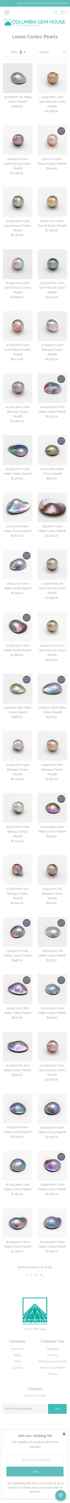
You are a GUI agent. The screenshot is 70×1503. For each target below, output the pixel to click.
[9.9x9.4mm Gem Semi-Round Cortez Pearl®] (52, 78)
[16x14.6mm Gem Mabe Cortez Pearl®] (18, 1109)
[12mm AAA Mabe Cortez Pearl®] (52, 450)
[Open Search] (55, 12)
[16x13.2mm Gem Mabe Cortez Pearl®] (18, 565)
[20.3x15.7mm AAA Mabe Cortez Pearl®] (18, 1047)
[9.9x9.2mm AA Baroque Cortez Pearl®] (52, 870)
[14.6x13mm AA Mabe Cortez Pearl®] (18, 78)
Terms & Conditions (53, 1367)
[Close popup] (64, 1433)
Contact (17, 1367)
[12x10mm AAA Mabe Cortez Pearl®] (18, 689)
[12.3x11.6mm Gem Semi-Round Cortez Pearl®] (18, 326)
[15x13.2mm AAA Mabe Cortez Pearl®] (18, 932)
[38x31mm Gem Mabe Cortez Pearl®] (52, 507)
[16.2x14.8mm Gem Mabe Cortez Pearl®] (52, 388)
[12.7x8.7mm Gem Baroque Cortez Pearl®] (18, 870)
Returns (52, 1355)
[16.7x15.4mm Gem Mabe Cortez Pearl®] (18, 1166)
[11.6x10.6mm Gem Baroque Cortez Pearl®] (18, 808)
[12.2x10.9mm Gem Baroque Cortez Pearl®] (18, 388)
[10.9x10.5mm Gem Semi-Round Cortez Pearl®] (18, 202)
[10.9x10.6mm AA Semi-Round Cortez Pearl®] (52, 565)
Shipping (52, 1349)
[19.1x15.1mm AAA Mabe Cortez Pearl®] (18, 989)
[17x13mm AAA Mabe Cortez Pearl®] (52, 689)
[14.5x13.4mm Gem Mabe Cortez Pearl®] (52, 808)
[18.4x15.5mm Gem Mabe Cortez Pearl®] (18, 1223)
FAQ (17, 1361)
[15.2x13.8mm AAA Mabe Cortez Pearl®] (52, 989)
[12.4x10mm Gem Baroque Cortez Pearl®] (52, 326)
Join (57, 1408)
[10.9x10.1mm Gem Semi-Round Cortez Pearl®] (18, 264)
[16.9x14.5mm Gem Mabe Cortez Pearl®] (52, 1223)
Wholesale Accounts (52, 1361)
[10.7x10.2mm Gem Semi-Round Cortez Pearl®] (52, 1047)
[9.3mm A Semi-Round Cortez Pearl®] (52, 140)
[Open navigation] (7, 12)
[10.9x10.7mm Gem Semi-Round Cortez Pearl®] (52, 627)
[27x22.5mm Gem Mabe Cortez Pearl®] (18, 507)
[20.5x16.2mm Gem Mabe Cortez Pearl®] (18, 450)
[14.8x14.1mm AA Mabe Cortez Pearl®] (52, 932)
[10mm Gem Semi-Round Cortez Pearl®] (52, 202)
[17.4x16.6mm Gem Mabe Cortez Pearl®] (52, 1166)
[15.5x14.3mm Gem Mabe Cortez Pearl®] (52, 1109)
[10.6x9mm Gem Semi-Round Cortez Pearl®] (18, 140)
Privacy (52, 1374)
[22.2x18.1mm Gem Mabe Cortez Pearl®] (18, 627)
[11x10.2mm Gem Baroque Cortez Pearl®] (52, 746)
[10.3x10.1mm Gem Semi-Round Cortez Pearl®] (52, 264)
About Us (17, 1349)
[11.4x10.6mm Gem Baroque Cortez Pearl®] (18, 746)
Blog (17, 1355)
